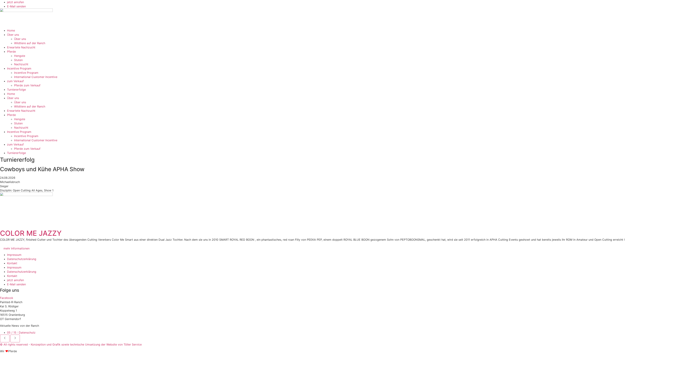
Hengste (19, 56)
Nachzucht (21, 64)
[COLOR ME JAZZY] (26, 210)
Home (11, 30)
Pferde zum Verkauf (27, 85)
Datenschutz (21, 332)
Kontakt (12, 263)
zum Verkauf (15, 81)
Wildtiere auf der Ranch (29, 43)
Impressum (14, 254)
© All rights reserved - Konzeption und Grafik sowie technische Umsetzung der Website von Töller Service (71, 344)
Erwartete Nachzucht (21, 47)
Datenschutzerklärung (21, 259)
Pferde (11, 51)
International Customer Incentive (35, 77)
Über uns (13, 34)
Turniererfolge (16, 89)
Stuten (18, 60)
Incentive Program (19, 68)
